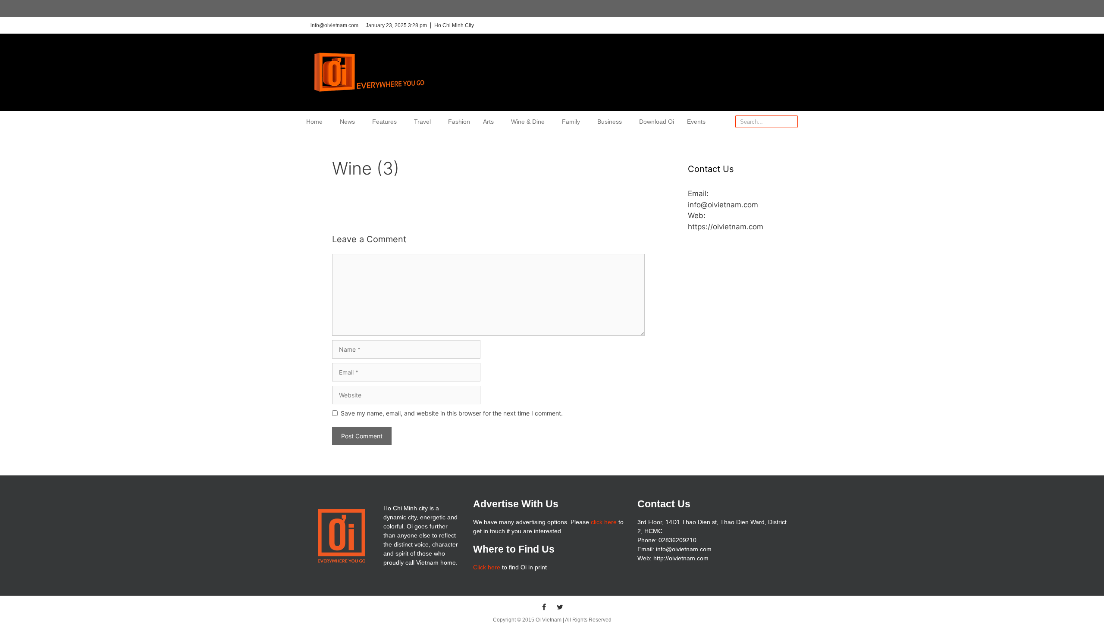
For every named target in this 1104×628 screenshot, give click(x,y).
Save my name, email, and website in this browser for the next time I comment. (452, 413)
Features (384, 121)
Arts (488, 121)
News (347, 121)
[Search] (790, 122)
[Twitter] (560, 607)
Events (696, 121)
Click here (486, 567)
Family (571, 121)
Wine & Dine (528, 121)
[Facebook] (544, 607)
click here (604, 522)
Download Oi (656, 121)
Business (609, 121)
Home (314, 121)
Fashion (459, 121)
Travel (422, 121)
